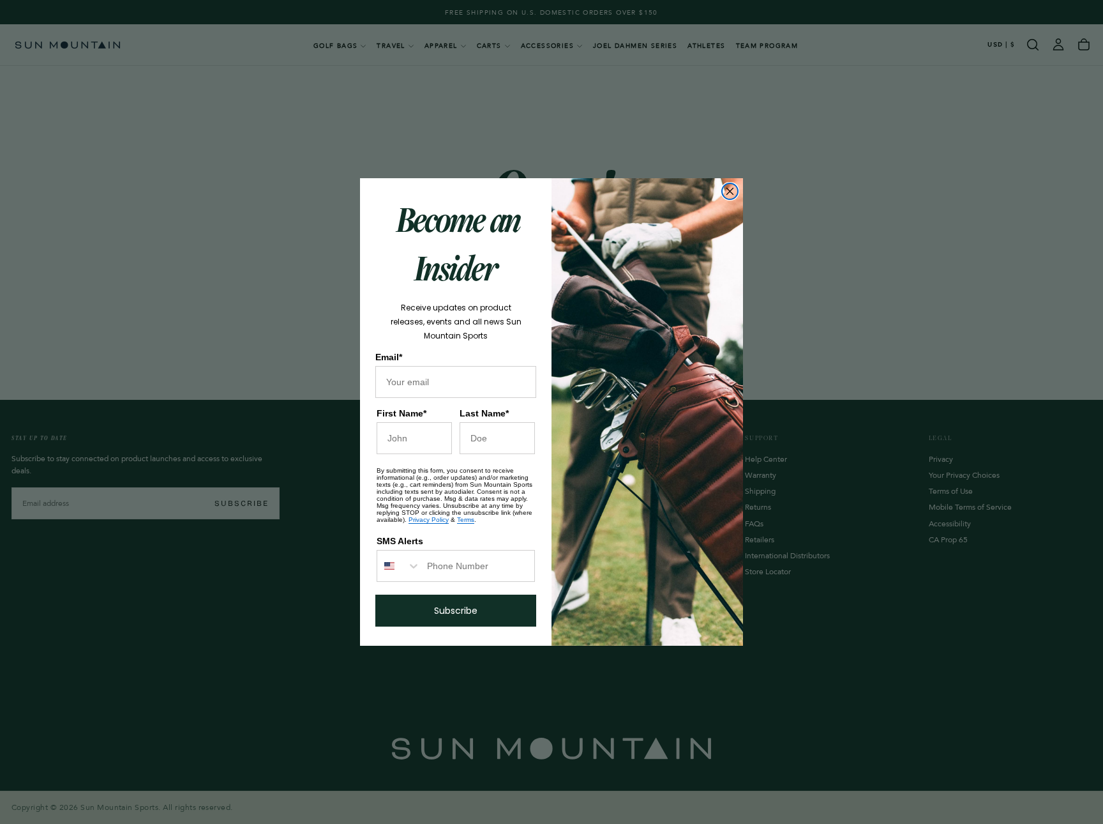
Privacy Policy (429, 519)
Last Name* (484, 413)
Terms (465, 519)
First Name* (401, 413)
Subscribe (455, 610)
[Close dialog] (730, 191)
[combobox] (399, 566)
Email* (388, 357)
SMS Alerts (400, 541)
